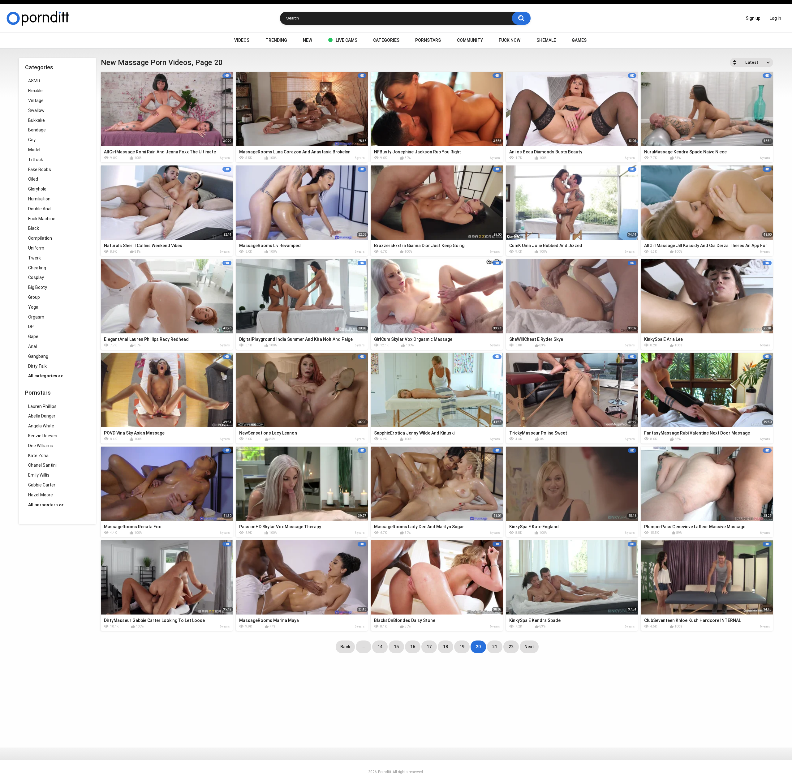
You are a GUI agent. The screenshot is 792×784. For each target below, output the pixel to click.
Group (34, 297)
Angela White (41, 425)
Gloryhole (37, 188)
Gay (32, 139)
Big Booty (37, 287)
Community (470, 40)
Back (345, 646)
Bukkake (36, 120)
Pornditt (384, 772)
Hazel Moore (40, 494)
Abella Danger (41, 415)
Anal (32, 346)
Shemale (546, 40)
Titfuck (35, 159)
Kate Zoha (38, 455)
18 (445, 646)
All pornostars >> (46, 504)
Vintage (36, 100)
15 (396, 646)
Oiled (33, 179)
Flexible (35, 90)
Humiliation (39, 198)
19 (461, 646)
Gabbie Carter (41, 484)
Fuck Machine (41, 218)
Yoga (33, 307)
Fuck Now (509, 40)
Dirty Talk (37, 366)
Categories (386, 40)
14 (379, 646)
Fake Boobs (39, 169)
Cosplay (36, 277)
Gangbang (38, 356)
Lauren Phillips (42, 406)
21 (494, 646)
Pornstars (428, 40)
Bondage (37, 129)
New (307, 40)
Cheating (37, 267)
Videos (241, 40)
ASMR (34, 80)
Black (33, 228)
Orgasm (36, 317)
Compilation (40, 238)
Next (529, 646)
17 (429, 646)
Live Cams (346, 40)
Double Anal (39, 208)
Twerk (34, 257)
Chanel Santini (42, 465)
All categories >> (45, 375)
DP (31, 326)
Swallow (36, 110)
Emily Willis (39, 475)
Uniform (36, 248)
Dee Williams (40, 445)
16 (412, 646)
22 (511, 646)
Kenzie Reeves (42, 435)
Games (579, 40)
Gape (33, 336)
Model (34, 149)
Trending (276, 40)
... (363, 646)
